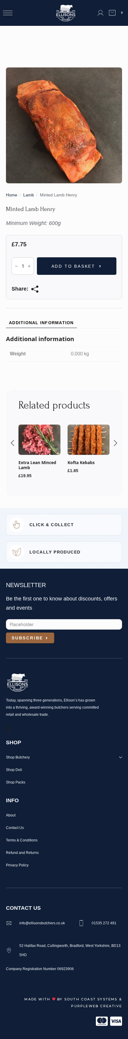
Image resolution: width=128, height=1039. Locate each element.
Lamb (28, 195)
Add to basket (73, 266)
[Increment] (29, 266)
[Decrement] (16, 266)
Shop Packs (15, 782)
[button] (12, 443)
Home (11, 195)
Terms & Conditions (22, 840)
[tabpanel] (64, 348)
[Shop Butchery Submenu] (119, 759)
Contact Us (15, 828)
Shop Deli (14, 770)
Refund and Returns (22, 853)
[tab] (41, 322)
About (10, 815)
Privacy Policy (17, 865)
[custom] (9, 729)
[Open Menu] (8, 13)
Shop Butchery (18, 757)
